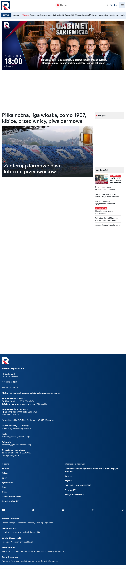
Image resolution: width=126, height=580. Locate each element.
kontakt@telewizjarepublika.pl (16, 436)
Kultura (5, 468)
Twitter (33, 509)
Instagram (63, 509)
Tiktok (122, 509)
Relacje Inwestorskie (74, 494)
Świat (4, 487)
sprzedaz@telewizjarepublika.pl (16, 428)
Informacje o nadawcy (74, 464)
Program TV (70, 490)
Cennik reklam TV (10, 501)
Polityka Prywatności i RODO (77, 485)
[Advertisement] (63, 574)
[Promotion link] (63, 45)
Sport (4, 478)
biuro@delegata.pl (10, 455)
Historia (5, 464)
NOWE (6, 15)
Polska (5, 473)
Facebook (92, 509)
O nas (4, 492)
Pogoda (68, 480)
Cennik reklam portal (11, 496)
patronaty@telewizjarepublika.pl (17, 444)
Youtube (3, 509)
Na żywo (64, 5)
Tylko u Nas (7, 482)
